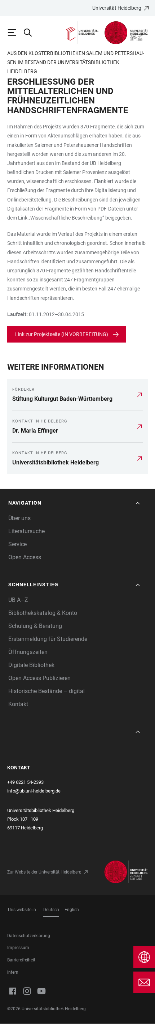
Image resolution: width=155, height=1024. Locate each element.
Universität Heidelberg (116, 8)
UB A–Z (18, 599)
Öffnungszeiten (28, 652)
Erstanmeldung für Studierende (47, 639)
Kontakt (18, 704)
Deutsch (51, 909)
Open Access (24, 557)
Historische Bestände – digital (46, 691)
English (72, 909)
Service (17, 544)
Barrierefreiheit (21, 960)
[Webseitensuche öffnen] (31, 32)
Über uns (19, 518)
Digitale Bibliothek (31, 665)
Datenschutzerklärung (28, 935)
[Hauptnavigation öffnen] (15, 32)
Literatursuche (26, 531)
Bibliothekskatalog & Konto (42, 612)
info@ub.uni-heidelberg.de (34, 791)
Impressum (18, 947)
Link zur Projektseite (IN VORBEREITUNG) (61, 334)
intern (12, 972)
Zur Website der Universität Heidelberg (44, 872)
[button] (74, 503)
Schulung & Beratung (35, 626)
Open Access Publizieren (39, 678)
